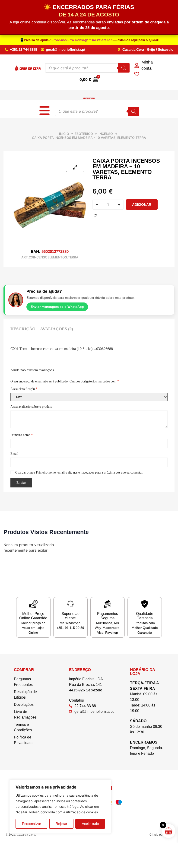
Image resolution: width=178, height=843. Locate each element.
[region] (60, 806)
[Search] (124, 68)
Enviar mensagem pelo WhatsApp (57, 307)
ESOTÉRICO (84, 134)
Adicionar (141, 205)
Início (64, 134)
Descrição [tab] (22, 329)
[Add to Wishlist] (95, 215)
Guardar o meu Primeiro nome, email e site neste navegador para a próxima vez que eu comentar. (79, 472)
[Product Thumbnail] (75, 167)
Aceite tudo (90, 824)
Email (15, 453)
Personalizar (31, 824)
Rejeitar (61, 824)
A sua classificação (23, 389)
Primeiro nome (21, 435)
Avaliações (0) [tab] (56, 329)
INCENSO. (106, 134)
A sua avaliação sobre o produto (32, 406)
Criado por (160, 834)
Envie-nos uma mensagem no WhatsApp (82, 40)
